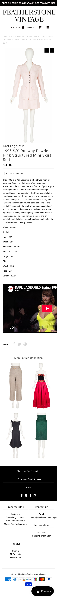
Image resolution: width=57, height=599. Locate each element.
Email (41, 514)
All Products (15, 554)
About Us (41, 532)
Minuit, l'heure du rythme (15, 523)
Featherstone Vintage (36, 574)
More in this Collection (28, 358)
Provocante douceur (15, 520)
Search (15, 550)
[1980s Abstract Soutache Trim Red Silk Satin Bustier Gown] (41, 407)
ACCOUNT (16, 27)
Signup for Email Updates (28, 471)
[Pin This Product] (25, 344)
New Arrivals (15, 557)
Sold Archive (18, 36)
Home (6, 36)
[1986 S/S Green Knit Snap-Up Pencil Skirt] (41, 457)
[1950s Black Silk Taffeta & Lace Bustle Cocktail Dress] (15, 457)
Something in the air (15, 517)
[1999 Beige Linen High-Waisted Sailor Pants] (15, 407)
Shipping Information (41, 535)
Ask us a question (14, 173)
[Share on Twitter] (19, 344)
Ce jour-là (15, 514)
